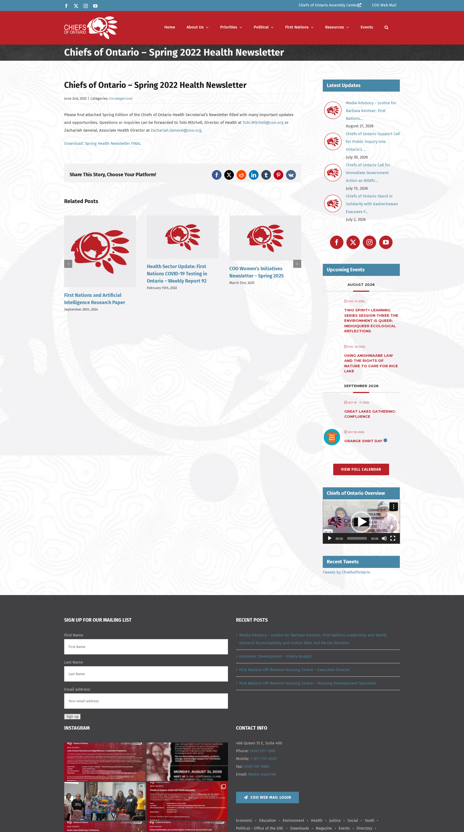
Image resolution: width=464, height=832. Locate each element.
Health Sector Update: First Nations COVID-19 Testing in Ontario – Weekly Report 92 (94, 274)
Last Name (73, 662)
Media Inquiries (262, 774)
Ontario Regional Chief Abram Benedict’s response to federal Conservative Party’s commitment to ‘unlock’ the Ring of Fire (264, 281)
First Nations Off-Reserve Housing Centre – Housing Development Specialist (307, 683)
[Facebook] (336, 242)
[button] (386, 27)
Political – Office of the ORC (260, 828)
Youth (369, 820)
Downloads (299, 828)
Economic (244, 820)
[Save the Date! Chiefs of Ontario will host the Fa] (187, 801)
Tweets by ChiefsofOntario (346, 572)
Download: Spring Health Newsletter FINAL (102, 143)
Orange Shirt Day (363, 441)
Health (316, 820)
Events (344, 828)
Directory (364, 828)
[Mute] (384, 538)
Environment (293, 820)
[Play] (329, 538)
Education (267, 820)
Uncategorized (120, 98)
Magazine (324, 828)
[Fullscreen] (393, 538)
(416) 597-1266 (262, 750)
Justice (335, 820)
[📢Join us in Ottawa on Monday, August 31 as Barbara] (187, 762)
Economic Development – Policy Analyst (275, 656)
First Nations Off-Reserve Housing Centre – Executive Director (294, 669)
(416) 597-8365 (257, 766)
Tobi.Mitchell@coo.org (263, 122)
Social (352, 820)
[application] (361, 522)
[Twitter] (353, 242)
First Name (73, 635)
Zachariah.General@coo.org (176, 130)
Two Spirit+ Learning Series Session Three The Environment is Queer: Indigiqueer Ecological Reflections (371, 320)
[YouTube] (386, 242)
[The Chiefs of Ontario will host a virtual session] (105, 762)
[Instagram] (369, 242)
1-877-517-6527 (264, 758)
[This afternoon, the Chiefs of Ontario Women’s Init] (105, 801)
